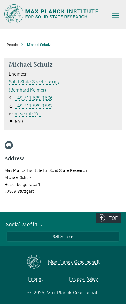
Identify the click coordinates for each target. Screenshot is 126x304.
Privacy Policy (83, 279)
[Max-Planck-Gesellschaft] (37, 262)
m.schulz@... (28, 114)
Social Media (22, 225)
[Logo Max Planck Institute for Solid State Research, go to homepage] (52, 13)
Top (113, 218)
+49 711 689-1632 (34, 106)
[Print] (8, 145)
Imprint (35, 279)
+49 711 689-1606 (34, 98)
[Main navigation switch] (115, 15)
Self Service (63, 236)
